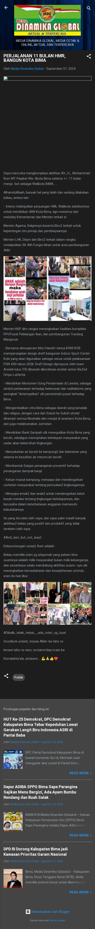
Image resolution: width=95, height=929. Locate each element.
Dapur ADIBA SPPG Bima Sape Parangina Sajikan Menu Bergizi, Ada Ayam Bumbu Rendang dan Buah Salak (40, 792)
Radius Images (57, 920)
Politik (18, 677)
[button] (88, 57)
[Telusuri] (88, 9)
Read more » (80, 773)
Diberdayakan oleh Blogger (50, 912)
